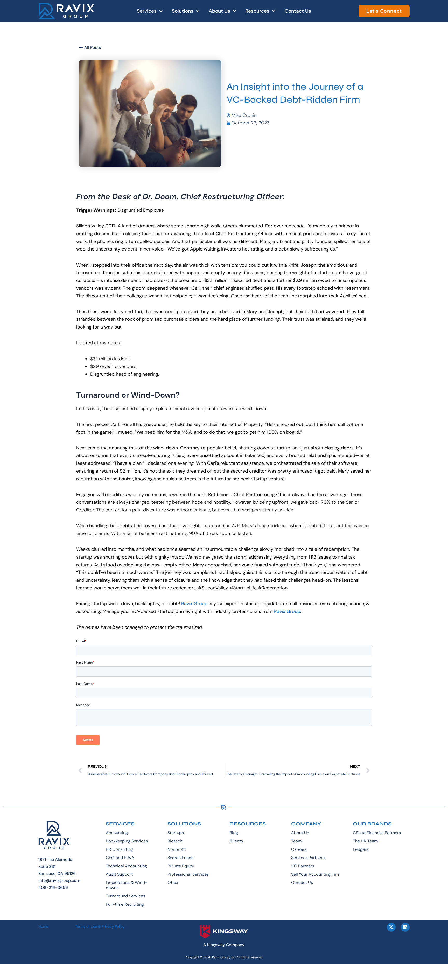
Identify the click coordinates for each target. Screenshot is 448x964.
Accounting (117, 833)
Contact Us (298, 11)
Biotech (174, 841)
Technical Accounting (126, 866)
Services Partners (308, 857)
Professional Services (188, 874)
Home (43, 926)
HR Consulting (119, 849)
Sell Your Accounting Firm (315, 874)
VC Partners (302, 866)
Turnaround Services (125, 896)
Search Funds (180, 857)
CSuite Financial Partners (377, 833)
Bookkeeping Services (127, 841)
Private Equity (180, 866)
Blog (233, 833)
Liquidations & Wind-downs (126, 885)
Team (296, 841)
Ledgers (360, 849)
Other (173, 882)
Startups (175, 833)
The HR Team (365, 841)
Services (147, 11)
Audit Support (119, 874)
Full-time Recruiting (125, 904)
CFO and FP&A (120, 857)
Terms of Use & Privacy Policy (100, 926)
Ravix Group (194, 604)
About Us (219, 11)
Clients (236, 841)
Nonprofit (176, 849)
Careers (298, 849)
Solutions (182, 11)
